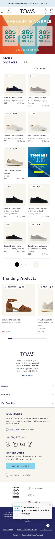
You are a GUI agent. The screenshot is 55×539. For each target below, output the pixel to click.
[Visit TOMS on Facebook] (8, 444)
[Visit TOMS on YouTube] (22, 444)
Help (34, 495)
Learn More (27, 375)
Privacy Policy (8, 529)
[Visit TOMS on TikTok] (30, 444)
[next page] (34, 264)
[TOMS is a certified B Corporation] (16, 492)
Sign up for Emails (20, 465)
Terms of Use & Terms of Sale (27, 529)
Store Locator (37, 488)
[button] (42, 68)
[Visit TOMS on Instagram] (15, 444)
